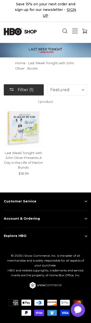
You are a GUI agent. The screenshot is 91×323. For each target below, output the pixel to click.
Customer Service (20, 201)
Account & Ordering (22, 218)
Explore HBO (15, 236)
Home (20, 63)
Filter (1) (25, 89)
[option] (45, 11)
